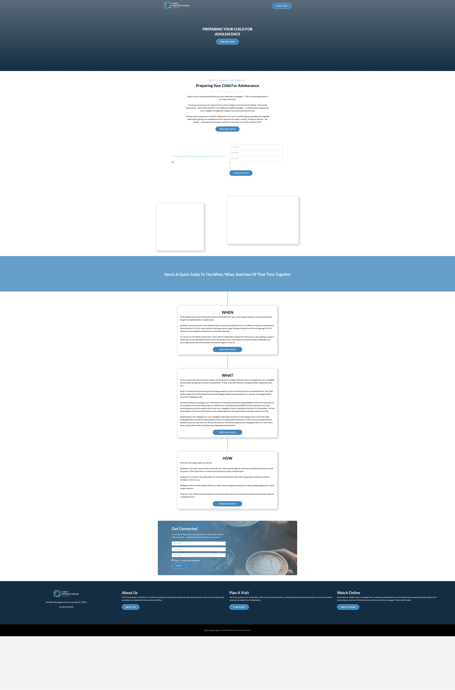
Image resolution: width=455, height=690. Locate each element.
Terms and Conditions (248, 163)
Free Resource (227, 41)
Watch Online (348, 607)
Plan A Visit (282, 6)
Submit (179, 566)
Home (206, 630)
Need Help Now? (227, 129)
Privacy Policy (215, 630)
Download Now (241, 173)
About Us (131, 607)
